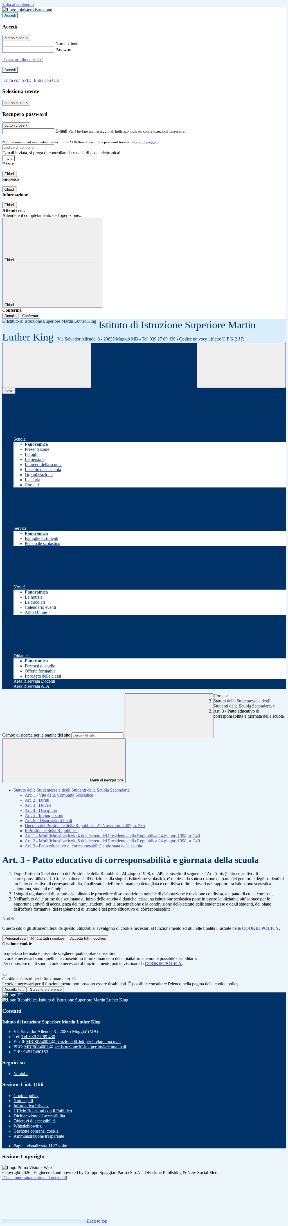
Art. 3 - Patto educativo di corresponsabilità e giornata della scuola (83, 845)
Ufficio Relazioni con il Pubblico (43, 1110)
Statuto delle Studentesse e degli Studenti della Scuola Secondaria (242, 703)
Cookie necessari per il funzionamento (36, 978)
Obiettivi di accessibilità (35, 1121)
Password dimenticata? (22, 59)
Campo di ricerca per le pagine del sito (36, 735)
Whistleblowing (28, 1126)
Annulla (10, 316)
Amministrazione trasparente (39, 1136)
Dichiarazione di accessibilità (39, 1115)
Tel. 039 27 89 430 (38, 1036)
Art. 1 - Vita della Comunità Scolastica (59, 795)
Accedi (10, 15)
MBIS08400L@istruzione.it (73, 1041)
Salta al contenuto (18, 4)
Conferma (30, 316)
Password (64, 49)
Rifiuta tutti (48, 938)
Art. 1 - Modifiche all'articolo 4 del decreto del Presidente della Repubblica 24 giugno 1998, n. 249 (112, 835)
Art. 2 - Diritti (37, 800)
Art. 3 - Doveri (38, 805)
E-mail (61, 131)
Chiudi (9, 174)
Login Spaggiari (146, 142)
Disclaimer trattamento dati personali (34, 1177)
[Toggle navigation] (46, 365)
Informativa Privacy (31, 1105)
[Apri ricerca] (241, 365)
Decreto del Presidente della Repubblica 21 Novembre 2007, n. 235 (85, 825)
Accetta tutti (88, 938)
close (8, 391)
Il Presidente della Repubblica (51, 830)
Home (218, 695)
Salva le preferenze (46, 989)
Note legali (23, 1100)
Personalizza (15, 938)
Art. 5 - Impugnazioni (44, 815)
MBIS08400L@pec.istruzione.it (75, 1046)
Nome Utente (67, 43)
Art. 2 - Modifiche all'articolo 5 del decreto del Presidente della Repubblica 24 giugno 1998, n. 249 (112, 840)
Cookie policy (26, 1095)
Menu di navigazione (106, 780)
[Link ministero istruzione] (27, 9)
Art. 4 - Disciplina (41, 810)
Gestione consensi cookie (36, 1131)
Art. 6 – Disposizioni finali (48, 820)
